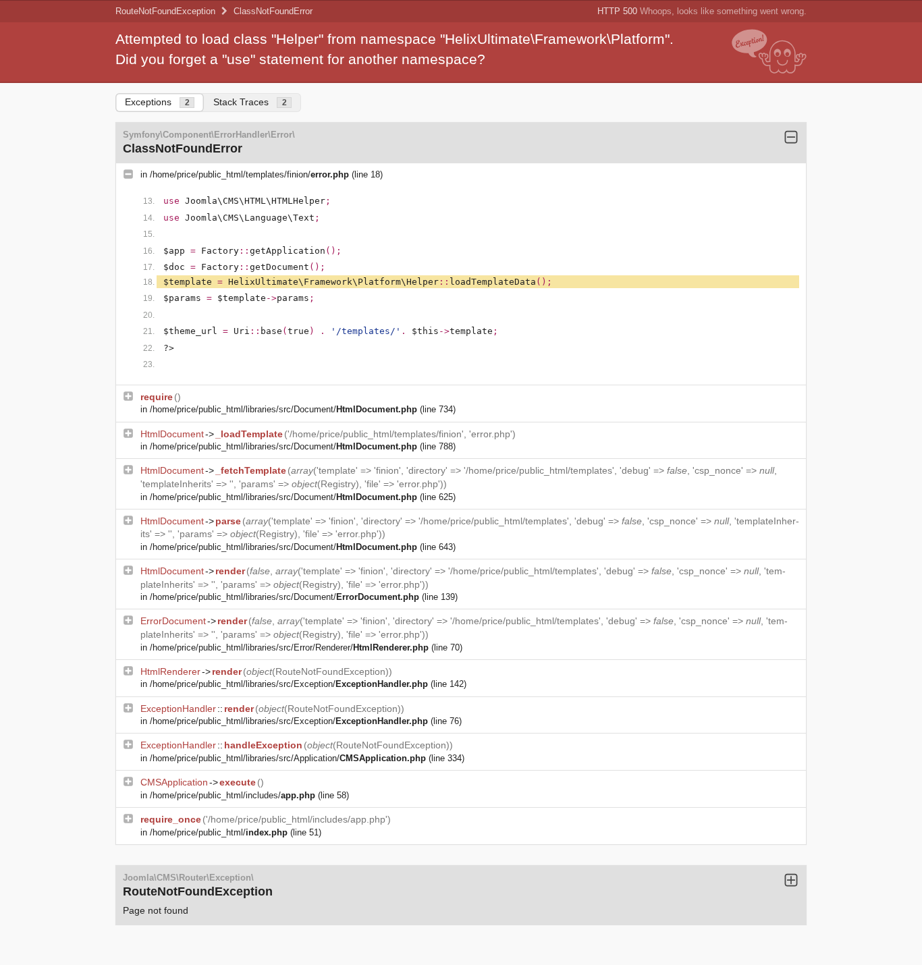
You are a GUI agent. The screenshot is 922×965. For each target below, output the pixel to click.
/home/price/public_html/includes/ (232, 795)
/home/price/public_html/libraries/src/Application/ (288, 758)
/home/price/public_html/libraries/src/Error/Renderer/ (289, 647)
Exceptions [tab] (157, 101)
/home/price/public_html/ (219, 832)
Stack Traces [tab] (250, 101)
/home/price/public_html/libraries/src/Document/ (283, 409)
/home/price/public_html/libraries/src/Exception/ (289, 684)
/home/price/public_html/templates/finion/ (249, 174)
